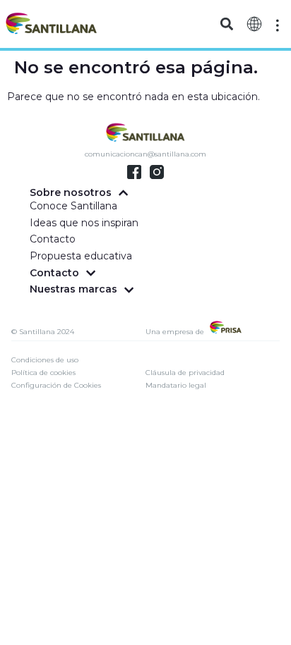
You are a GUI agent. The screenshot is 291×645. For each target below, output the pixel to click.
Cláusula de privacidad (185, 372)
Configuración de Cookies (56, 385)
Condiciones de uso (44, 359)
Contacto (53, 239)
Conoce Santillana (73, 205)
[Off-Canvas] (277, 25)
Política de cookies (43, 372)
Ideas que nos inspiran (84, 222)
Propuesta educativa (81, 256)
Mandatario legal (176, 385)
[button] (227, 24)
